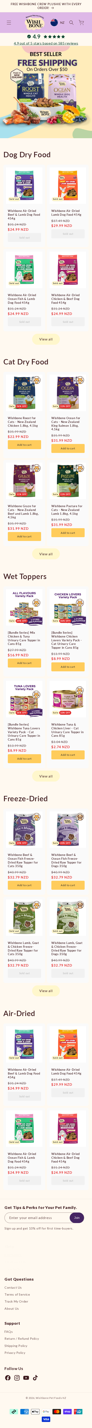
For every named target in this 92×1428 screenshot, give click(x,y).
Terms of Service (17, 1294)
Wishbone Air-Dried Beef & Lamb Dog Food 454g (24, 214)
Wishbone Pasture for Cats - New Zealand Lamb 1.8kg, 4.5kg (66, 509)
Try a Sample (14, 1269)
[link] (46, 92)
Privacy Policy (14, 1353)
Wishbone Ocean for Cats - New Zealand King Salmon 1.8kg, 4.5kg (65, 423)
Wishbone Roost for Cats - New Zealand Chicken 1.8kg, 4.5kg (23, 421)
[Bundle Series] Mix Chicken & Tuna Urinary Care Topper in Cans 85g (24, 638)
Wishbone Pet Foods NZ (51, 1397)
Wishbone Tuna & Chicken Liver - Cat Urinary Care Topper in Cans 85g (67, 730)
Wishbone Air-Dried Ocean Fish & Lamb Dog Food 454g (22, 298)
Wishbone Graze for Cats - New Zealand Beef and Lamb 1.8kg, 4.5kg (23, 511)
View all (46, 339)
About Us (11, 1308)
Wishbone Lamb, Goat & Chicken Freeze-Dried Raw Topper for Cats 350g (23, 948)
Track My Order (16, 1301)
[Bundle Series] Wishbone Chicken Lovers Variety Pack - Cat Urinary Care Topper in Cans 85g (66, 640)
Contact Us (13, 1287)
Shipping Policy (15, 1346)
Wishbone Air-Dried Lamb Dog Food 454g (66, 212)
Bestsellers (13, 1255)
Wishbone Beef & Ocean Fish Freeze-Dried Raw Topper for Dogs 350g (66, 860)
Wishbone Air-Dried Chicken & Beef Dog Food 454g (65, 298)
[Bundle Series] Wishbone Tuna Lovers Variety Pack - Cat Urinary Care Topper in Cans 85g (24, 732)
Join (76, 1217)
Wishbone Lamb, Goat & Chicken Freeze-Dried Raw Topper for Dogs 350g (67, 948)
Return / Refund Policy (21, 1338)
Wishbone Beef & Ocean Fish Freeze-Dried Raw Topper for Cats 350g (23, 860)
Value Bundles (15, 1262)
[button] (9, 23)
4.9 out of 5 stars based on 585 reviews (46, 43)
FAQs (8, 1331)
